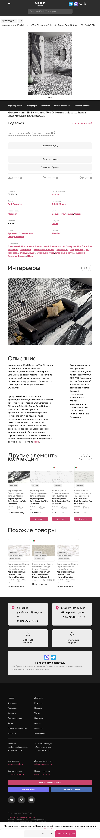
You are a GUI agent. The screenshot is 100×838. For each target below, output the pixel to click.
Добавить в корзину (66, 834)
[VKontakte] (11, 800)
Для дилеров (39, 733)
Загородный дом (26, 252)
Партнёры (38, 718)
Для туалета (27, 246)
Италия (56, 194)
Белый (55, 213)
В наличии (38, 703)
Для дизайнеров (15, 718)
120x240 (56, 233)
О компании (13, 703)
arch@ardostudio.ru (16, 774)
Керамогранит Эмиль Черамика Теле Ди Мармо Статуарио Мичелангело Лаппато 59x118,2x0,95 (60, 493)
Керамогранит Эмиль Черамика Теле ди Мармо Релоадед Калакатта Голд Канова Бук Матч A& (67, 567)
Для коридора (57, 246)
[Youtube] (31, 800)
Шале (30, 256)
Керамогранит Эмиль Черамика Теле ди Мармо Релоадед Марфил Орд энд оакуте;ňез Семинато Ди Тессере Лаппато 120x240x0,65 (42, 567)
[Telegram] (21, 800)
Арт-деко (12, 233)
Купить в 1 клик (50, 159)
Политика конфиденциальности (21, 817)
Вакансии (38, 728)
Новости (11, 698)
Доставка (38, 698)
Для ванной (14, 246)
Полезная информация (17, 728)
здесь (36, 441)
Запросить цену (50, 145)
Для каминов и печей (43, 249)
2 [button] (51, 97)
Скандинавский (16, 236)
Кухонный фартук (64, 252)
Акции (10, 723)
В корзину (39, 519)
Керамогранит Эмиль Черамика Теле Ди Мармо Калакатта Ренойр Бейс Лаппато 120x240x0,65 (17, 493)
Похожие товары (82, 105)
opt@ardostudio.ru (15, 764)
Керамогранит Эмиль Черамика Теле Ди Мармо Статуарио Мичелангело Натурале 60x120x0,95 (38, 493)
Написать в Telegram (71, 790)
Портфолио (12, 708)
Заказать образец (50, 167)
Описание (45, 105)
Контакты (12, 713)
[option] (50, 63)
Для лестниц (61, 249)
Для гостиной (42, 246)
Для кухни (71, 246)
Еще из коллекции (62, 105)
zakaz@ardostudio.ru (43, 764)
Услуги (37, 713)
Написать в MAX (28, 790)
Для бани (82, 246)
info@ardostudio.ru (42, 774)
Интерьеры (32, 105)
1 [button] (49, 97)
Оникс (55, 223)
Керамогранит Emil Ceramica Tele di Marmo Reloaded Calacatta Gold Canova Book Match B (19, 577)
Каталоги (12, 733)
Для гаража (25, 249)
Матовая (12, 213)
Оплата (37, 723)
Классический (25, 233)
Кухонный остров (45, 252)
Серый (77, 213)
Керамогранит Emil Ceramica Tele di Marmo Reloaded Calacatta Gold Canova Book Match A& (68, 577)
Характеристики (15, 105)
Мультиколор (66, 213)
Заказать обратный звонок (50, 783)
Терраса (22, 256)
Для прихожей (76, 249)
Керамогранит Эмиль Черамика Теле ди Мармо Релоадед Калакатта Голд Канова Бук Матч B (18, 567)
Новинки (38, 708)
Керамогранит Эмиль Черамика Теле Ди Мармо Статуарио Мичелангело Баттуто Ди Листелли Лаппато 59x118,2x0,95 (82, 493)
